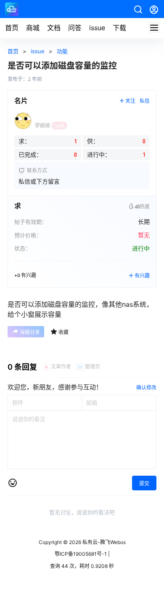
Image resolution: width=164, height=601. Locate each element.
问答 (75, 27)
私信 (145, 101)
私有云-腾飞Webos (103, 542)
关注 (130, 101)
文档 (54, 27)
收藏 (63, 332)
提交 (144, 483)
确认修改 (146, 387)
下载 (119, 27)
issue (97, 27)
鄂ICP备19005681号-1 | (82, 554)
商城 (33, 27)
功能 (62, 51)
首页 (12, 27)
